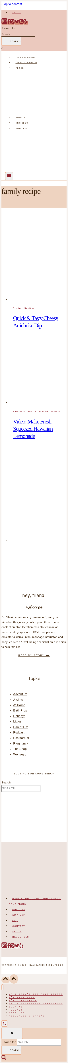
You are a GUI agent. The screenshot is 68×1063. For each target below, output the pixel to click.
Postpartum (21, 737)
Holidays (19, 716)
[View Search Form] (4, 1023)
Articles (22, 123)
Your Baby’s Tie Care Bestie (36, 994)
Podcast (22, 128)
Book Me (22, 117)
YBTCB (20, 68)
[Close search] (12, 1033)
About (16, 13)
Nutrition (29, 308)
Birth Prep (20, 710)
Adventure (19, 411)
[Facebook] (8, 23)
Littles (17, 721)
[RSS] (21, 23)
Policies (18, 909)
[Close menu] (2, 987)
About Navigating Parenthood (36, 1003)
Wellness (19, 754)
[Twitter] (17, 23)
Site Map (18, 915)
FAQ (15, 920)
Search (6, 782)
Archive (17, 308)
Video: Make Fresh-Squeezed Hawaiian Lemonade (33, 428)
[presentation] (38, 257)
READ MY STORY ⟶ (34, 655)
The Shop (20, 748)
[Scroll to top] (5, 980)
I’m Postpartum (26, 63)
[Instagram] (4, 23)
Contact (18, 926)
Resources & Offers (27, 1015)
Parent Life (20, 727)
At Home (44, 411)
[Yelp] (26, 23)
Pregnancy (20, 743)
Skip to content (11, 4)
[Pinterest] (12, 23)
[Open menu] (9, 176)
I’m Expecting (25, 57)
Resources (20, 937)
